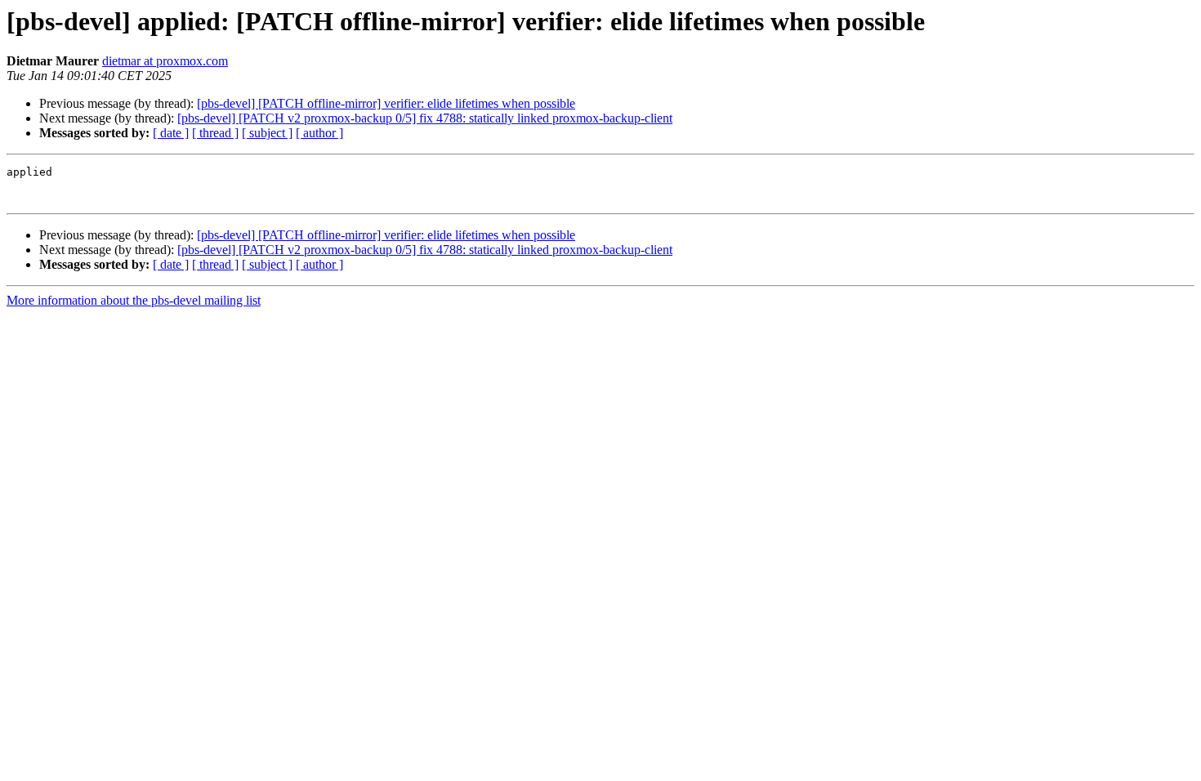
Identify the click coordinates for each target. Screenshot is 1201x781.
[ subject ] (267, 133)
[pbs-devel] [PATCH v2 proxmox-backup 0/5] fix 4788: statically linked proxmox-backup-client (424, 118)
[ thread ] (215, 133)
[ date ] (171, 133)
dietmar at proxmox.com (165, 61)
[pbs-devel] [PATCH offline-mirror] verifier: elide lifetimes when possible (386, 103)
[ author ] (319, 133)
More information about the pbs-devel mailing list (134, 300)
